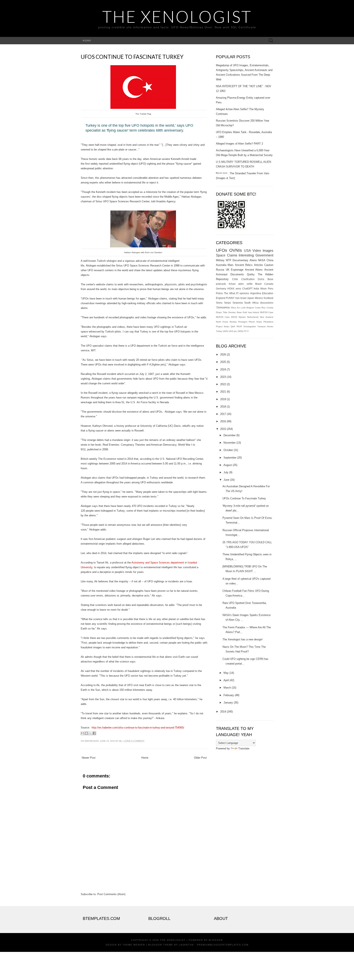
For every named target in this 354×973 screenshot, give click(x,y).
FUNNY (230, 298)
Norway (233, 322)
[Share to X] (90, 733)
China (270, 260)
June (226, 479)
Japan (250, 298)
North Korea (222, 322)
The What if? (231, 293)
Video (256, 250)
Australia (221, 264)
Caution (268, 264)
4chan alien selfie (240, 283)
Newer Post (88, 757)
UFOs (221, 250)
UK (227, 269)
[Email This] (83, 733)
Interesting (246, 255)
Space (220, 255)
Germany (221, 288)
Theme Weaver (134, 944)
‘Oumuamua (223, 307)
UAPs (225, 331)
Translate (243, 748)
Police (219, 293)
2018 (223, 406)
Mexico (259, 298)
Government (264, 255)
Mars (231, 264)
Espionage (237, 269)
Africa (233, 307)
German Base (235, 312)
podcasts (221, 283)
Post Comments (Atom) (111, 894)
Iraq (250, 312)
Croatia (270, 307)
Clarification (248, 279)
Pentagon (242, 322)
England (220, 298)
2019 (223, 399)
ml (120, 741)
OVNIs (235, 250)
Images (268, 250)
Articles (258, 264)
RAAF (239, 326)
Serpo (227, 302)
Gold (245, 312)
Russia (220, 269)
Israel (243, 298)
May (226, 672)
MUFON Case (266, 312)
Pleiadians (268, 322)
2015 (223, 428)
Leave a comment (134, 741)
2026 (223, 354)
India (256, 288)
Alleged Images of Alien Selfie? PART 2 (239, 143)
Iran (237, 298)
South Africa (251, 302)
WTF (228, 260)
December (230, 435)
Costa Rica (260, 307)
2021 (223, 391)
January (228, 702)
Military (220, 260)
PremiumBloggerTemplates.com (222, 944)
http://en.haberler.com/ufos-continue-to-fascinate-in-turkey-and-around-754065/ (138, 727)
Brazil (258, 283)
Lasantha (186, 944)
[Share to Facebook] (94, 733)
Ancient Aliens (254, 269)
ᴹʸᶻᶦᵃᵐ (246, 331)
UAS (231, 331)
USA (247, 250)
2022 (223, 384)
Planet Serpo (255, 322)
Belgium (250, 307)
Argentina (255, 293)
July (226, 472)
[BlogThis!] (86, 733)
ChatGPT (247, 288)
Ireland (256, 312)
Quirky (251, 274)
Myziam (242, 317)
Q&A (233, 326)
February (229, 695)
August (228, 465)
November (230, 442)
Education (267, 293)
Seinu (219, 302)
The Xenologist (177, 16)
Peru (270, 288)
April (226, 680)
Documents (237, 274)
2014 (223, 711)
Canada (268, 283)
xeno (238, 288)
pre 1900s (238, 331)
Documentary (240, 260)
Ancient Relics (244, 264)
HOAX (230, 288)
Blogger (216, 940)
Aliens (253, 260)
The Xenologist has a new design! (242, 639)
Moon (263, 288)
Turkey (219, 331)
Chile (235, 279)
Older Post (200, 757)
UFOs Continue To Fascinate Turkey (132, 56)
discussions (266, 302)
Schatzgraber (249, 326)
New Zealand (266, 317)
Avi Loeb (241, 307)
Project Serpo (222, 326)
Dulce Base (265, 279)
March (227, 687)
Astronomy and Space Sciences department (158, 562)
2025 (223, 361)
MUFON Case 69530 (226, 317)
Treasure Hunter (265, 326)
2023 (223, 376)
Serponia (238, 302)
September (230, 457)
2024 (223, 369)
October (228, 450)
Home (87, 40)
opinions (244, 293)
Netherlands (253, 317)
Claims (232, 255)
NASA (261, 260)
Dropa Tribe (221, 312)
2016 (223, 421)
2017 (223, 413)
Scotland (268, 298)
